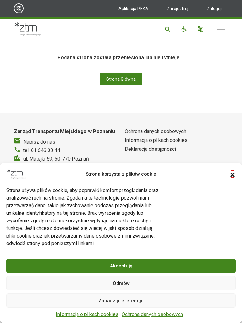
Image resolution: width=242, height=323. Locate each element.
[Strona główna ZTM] (27, 29)
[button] (232, 174)
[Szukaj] (168, 29)
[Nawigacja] (221, 29)
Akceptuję (121, 266)
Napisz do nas (39, 142)
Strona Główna (121, 79)
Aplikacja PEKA (133, 8)
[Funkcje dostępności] (185, 29)
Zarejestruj (177, 8)
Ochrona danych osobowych (152, 314)
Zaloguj (214, 8)
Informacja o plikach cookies (87, 314)
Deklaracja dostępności (150, 149)
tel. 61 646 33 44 (41, 150)
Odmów (121, 283)
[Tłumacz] (201, 29)
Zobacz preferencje (121, 300)
